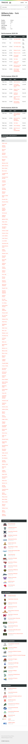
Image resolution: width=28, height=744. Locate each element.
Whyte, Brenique (4, 511)
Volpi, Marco (4, 321)
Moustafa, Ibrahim (4, 256)
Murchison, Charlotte (4, 450)
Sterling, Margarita (4, 486)
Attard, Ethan (4, 156)
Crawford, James (4, 185)
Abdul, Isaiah (4, 143)
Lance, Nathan (5, 235)
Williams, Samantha (4, 515)
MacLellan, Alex (5, 243)
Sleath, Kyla (4, 480)
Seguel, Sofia (4, 474)
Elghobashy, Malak (4, 386)
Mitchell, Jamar (5, 253)
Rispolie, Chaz (4, 288)
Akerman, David (4, 150)
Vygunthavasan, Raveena (5, 490)
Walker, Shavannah (4, 494)
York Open (16, 59)
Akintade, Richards (4, 154)
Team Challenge (17, 125)
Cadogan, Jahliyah (4, 360)
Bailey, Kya (4, 341)
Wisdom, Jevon (5, 333)
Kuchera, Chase (5, 233)
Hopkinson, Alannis (4, 404)
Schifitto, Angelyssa (4, 471)
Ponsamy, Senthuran (4, 281)
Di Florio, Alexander (4, 189)
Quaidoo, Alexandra (4, 461)
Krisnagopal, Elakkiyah (4, 426)
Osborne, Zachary (4, 271)
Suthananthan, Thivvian (5, 306)
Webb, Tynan (4, 328)
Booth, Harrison (5, 165)
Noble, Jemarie (5, 452)
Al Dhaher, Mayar (4, 339)
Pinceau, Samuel (3, 277)
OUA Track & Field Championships (17, 66)
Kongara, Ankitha (4, 422)
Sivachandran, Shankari (4, 477)
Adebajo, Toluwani (4, 146)
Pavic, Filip (4, 274)
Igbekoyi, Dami (5, 219)
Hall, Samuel (4, 213)
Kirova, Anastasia (4, 416)
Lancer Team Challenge (16, 62)
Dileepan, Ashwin (4, 192)
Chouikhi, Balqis (5, 363)
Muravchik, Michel (4, 260)
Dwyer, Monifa (5, 379)
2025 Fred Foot (17, 81)
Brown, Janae (4, 353)
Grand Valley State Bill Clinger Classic (17, 85)
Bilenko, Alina (4, 350)
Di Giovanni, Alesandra (4, 372)
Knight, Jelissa (5, 419)
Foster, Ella (4, 393)
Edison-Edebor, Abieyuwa (5, 382)
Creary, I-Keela (5, 365)
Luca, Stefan (4, 240)
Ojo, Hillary (4, 455)
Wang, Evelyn (4, 496)
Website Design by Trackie (6, 737)
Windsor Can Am (17, 50)
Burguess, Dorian (4, 356)
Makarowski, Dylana (4, 430)
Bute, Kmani (4, 170)
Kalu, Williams (5, 224)
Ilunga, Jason (4, 221)
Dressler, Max (4, 199)
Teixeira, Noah (5, 312)
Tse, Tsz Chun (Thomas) (4, 316)
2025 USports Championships (17, 102)
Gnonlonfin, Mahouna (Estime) (4, 397)
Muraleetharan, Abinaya (5, 446)
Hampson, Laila (5, 400)
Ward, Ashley (4, 499)
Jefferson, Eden (5, 409)
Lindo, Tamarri (5, 238)
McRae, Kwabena (4, 250)
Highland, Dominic (4, 216)
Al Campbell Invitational (16, 56)
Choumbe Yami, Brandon (5, 178)
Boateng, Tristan (4, 160)
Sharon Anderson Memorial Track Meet (17, 114)
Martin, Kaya (4, 433)
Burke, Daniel (4, 168)
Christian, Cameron (4, 181)
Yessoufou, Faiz (5, 335)
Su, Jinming (4, 302)
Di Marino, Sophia (4, 376)
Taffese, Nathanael (4, 310)
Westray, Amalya (4, 505)
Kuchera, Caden (5, 230)
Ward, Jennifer (5, 501)
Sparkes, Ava (4, 483)
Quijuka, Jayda (5, 464)
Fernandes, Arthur (4, 205)
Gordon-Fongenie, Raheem (4, 209)
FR (26, 2)
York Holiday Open (17, 46)
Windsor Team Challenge (16, 90)
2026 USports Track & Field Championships (17, 70)
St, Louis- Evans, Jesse (4, 300)
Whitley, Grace (5, 508)
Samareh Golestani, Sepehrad (4, 292)
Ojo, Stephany (4, 458)
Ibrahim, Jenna (5, 406)
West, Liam (4, 330)
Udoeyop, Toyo (5, 319)
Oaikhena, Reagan (4, 264)
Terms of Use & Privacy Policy (7, 736)
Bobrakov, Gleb (5, 163)
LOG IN (22, 2)
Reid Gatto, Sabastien (4, 285)
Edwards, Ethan (5, 201)
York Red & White (17, 39)
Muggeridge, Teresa (4, 442)
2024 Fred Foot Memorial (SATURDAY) (17, 119)
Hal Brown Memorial (16, 94)
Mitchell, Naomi (5, 439)
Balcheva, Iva (4, 348)
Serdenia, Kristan (4, 296)
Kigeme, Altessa (3, 412)
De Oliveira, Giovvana (4, 369)
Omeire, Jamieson (4, 267)
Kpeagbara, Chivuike (4, 227)
